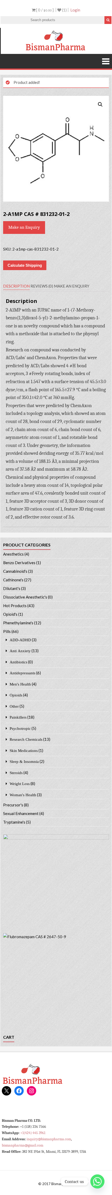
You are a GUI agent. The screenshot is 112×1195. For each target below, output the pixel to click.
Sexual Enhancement (21, 813)
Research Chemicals (26, 739)
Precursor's (13, 804)
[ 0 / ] (44, 10)
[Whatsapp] (97, 1181)
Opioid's (10, 614)
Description (16, 286)
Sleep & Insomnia (24, 761)
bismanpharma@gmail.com (22, 1145)
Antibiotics (18, 662)
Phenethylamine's (18, 622)
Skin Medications (24, 750)
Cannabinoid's (15, 571)
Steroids (16, 773)
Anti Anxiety (20, 651)
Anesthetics (13, 554)
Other (14, 706)
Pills (7, 631)
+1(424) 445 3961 (32, 1133)
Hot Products (15, 605)
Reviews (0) (41, 286)
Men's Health (20, 684)
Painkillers (18, 717)
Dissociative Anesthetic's (25, 597)
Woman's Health (23, 795)
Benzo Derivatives (19, 562)
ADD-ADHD (20, 640)
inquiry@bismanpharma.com (49, 1139)
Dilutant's (11, 588)
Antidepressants (22, 673)
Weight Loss (20, 784)
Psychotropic (20, 728)
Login (75, 10)
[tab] (16, 286)
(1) (64, 10)
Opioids (16, 695)
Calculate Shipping (25, 265)
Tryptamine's (14, 822)
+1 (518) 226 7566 (33, 1126)
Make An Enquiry (71, 286)
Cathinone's (13, 579)
